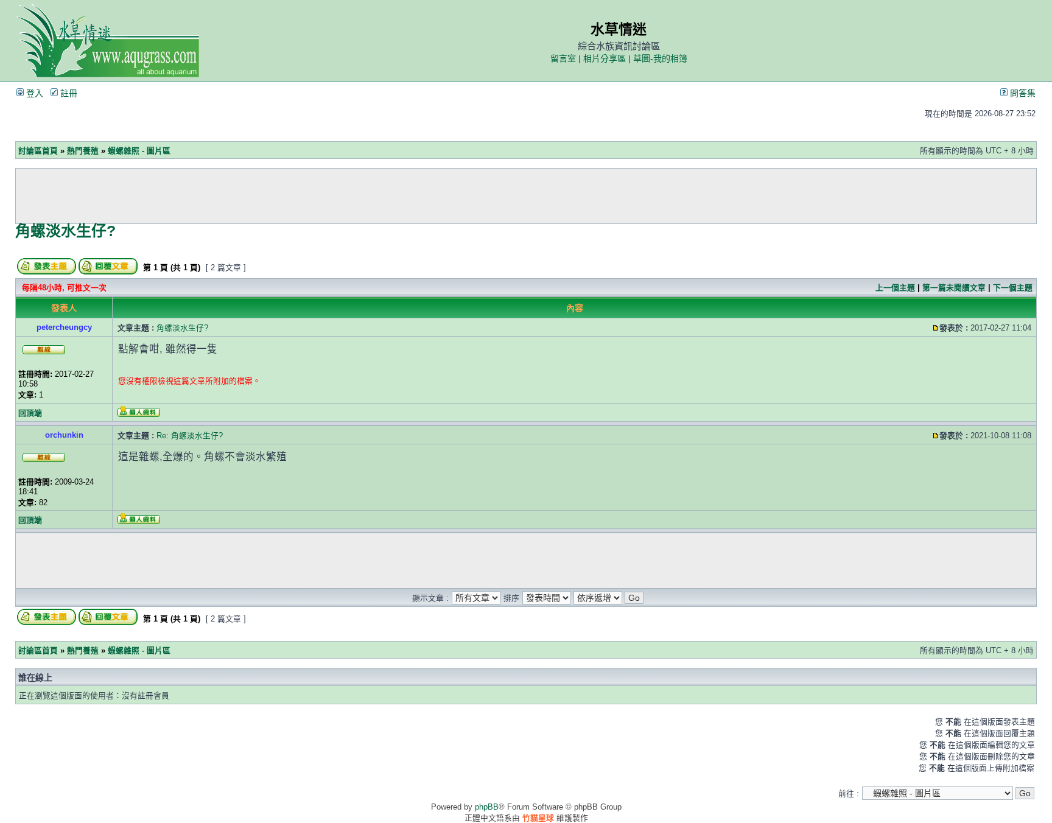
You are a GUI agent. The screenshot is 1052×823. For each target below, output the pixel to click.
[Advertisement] (526, 196)
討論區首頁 (38, 150)
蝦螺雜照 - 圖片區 (139, 150)
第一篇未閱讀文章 (954, 287)
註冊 (67, 93)
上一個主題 (895, 287)
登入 (33, 93)
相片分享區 (604, 58)
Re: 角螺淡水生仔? (189, 435)
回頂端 (30, 413)
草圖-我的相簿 (660, 58)
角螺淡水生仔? (65, 230)
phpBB (487, 806)
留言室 (563, 58)
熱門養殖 (83, 150)
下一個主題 (1013, 287)
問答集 (1022, 93)
